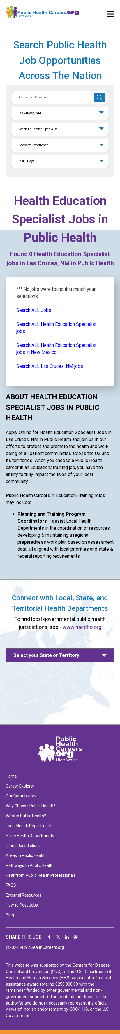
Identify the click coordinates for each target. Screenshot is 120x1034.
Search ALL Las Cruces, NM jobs (49, 366)
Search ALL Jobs (33, 310)
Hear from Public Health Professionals (41, 875)
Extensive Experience (33, 145)
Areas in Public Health (26, 855)
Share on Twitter (58, 937)
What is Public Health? (26, 815)
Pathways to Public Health (30, 865)
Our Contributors (21, 796)
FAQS (11, 885)
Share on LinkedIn (66, 937)
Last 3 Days (26, 161)
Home (11, 776)
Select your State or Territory (46, 655)
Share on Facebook (49, 937)
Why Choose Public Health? (30, 806)
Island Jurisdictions (23, 845)
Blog (10, 915)
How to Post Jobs (22, 905)
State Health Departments (30, 835)
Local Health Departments (30, 825)
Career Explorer (20, 786)
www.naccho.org (81, 627)
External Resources (23, 895)
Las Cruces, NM (29, 113)
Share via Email (75, 937)
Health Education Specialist (37, 129)
